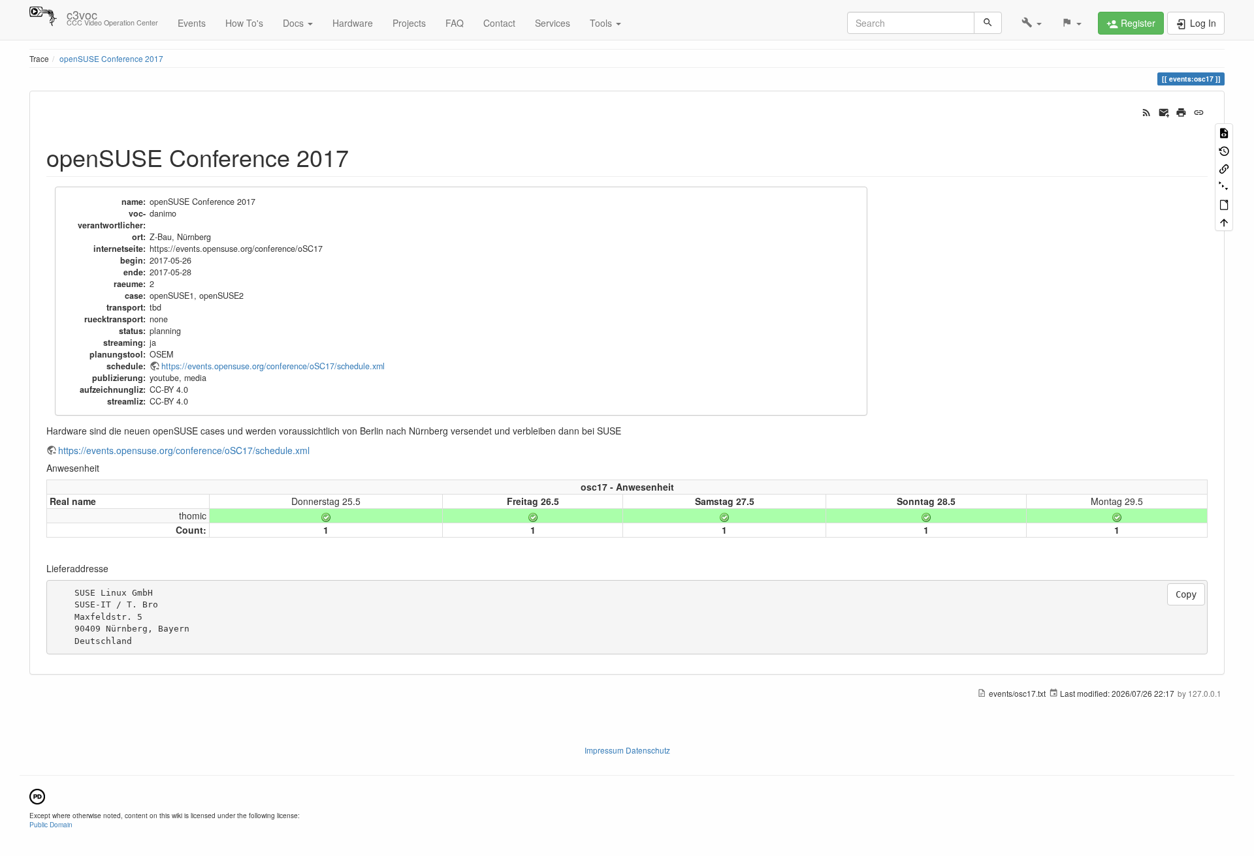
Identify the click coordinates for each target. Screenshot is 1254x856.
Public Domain (50, 824)
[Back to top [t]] (1223, 221)
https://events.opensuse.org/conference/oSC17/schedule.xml (273, 366)
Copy (1186, 594)
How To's (244, 22)
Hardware (352, 22)
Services (552, 22)
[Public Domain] (37, 795)
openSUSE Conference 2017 (111, 58)
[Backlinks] (1223, 168)
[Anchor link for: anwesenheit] (103, 467)
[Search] (988, 23)
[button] (1032, 23)
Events (192, 22)
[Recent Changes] (1146, 110)
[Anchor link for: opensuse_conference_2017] (361, 156)
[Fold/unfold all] (1223, 185)
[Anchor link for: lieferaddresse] (113, 568)
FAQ (454, 22)
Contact (499, 22)
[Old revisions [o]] (1223, 150)
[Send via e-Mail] (1164, 110)
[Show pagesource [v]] (1223, 132)
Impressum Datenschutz (627, 750)
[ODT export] (1223, 204)
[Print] (1181, 110)
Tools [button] (602, 22)
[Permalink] (1198, 110)
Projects (409, 22)
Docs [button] (294, 22)
